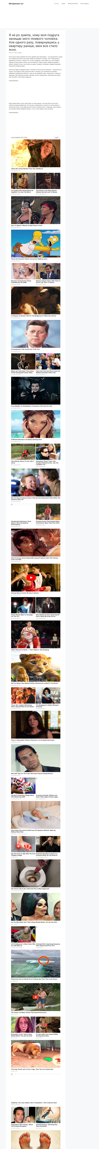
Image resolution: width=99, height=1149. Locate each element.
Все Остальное (85, 3)
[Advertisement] (49, 18)
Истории (56, 3)
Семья (63, 3)
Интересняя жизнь (73, 3)
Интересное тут (16, 4)
